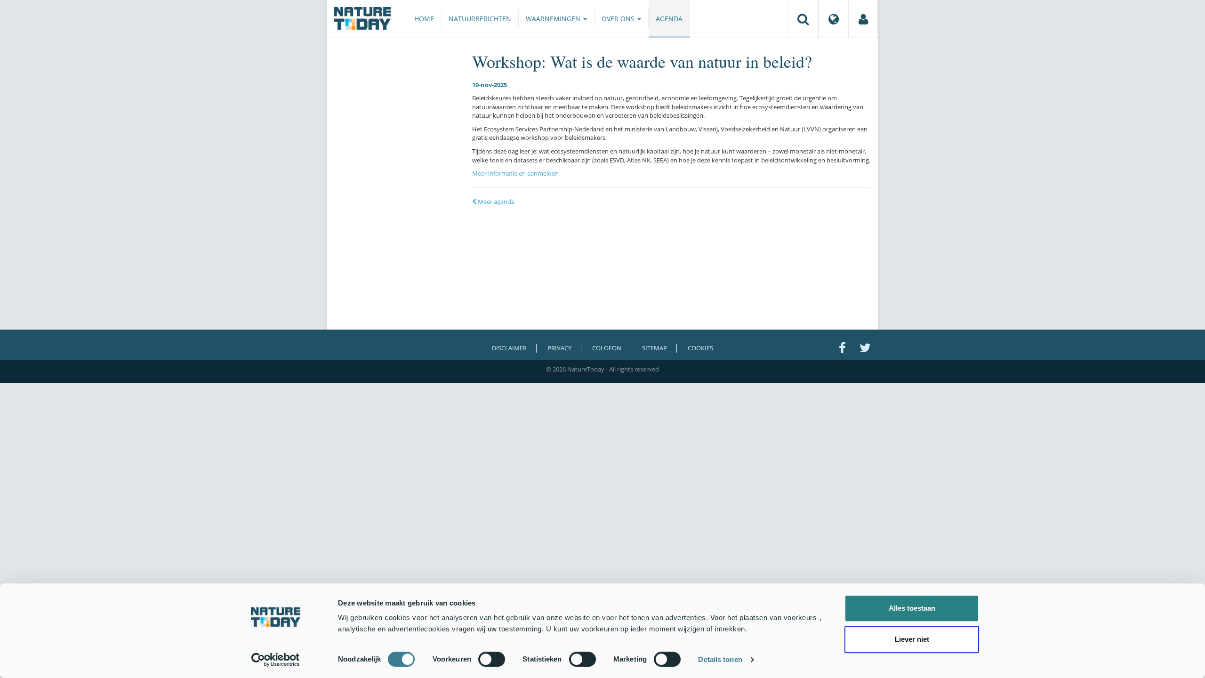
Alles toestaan (912, 608)
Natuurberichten (480, 18)
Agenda (669, 18)
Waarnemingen (554, 18)
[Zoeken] (803, 19)
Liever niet (912, 639)
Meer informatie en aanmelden (515, 173)
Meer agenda (495, 201)
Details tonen (720, 659)
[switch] (491, 659)
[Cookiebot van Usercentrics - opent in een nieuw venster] (275, 660)
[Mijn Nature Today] (863, 19)
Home (424, 18)
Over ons (619, 18)
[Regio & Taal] (834, 19)
